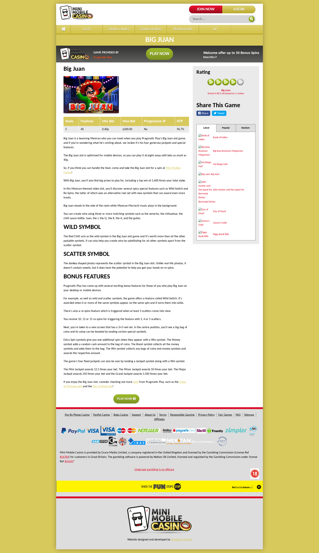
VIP (215, 29)
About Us (150, 415)
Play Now (159, 54)
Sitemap (249, 415)
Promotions (182, 29)
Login (239, 9)
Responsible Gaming (182, 415)
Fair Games (225, 415)
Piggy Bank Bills (221, 234)
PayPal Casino (101, 415)
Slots (87, 29)
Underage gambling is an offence (154, 469)
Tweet (220, 113)
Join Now (206, 9)
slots (135, 382)
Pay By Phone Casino (77, 415)
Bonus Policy (209, 57)
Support (136, 415)
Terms (163, 415)
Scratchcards (150, 29)
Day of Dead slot (102, 386)
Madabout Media (181, 539)
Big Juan (215, 174)
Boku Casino (121, 415)
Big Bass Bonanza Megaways (228, 151)
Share (204, 113)
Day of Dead (219, 211)
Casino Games (118, 29)
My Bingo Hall (220, 164)
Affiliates (159, 419)
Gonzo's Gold (220, 223)
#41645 (69, 461)
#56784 (64, 457)
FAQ (238, 415)
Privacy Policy (206, 415)
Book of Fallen (220, 137)
